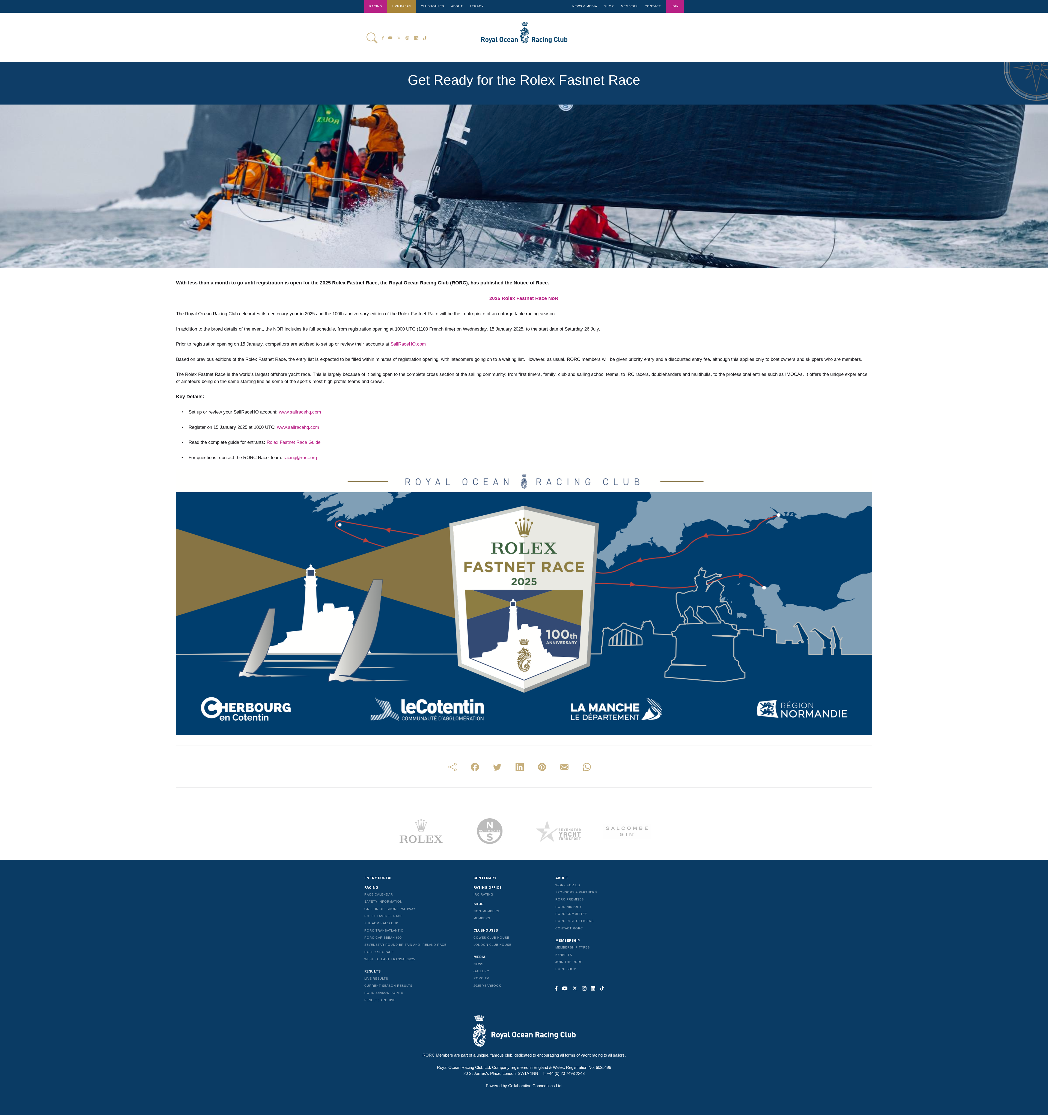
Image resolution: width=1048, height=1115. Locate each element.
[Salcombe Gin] (626, 831)
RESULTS (372, 971)
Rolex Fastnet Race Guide (293, 442)
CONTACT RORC (569, 928)
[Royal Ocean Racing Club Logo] (521, 36)
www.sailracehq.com (300, 412)
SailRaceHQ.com (408, 344)
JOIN (675, 6)
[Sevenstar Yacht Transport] (558, 831)
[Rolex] (421, 831)
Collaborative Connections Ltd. (535, 1085)
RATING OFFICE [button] (488, 887)
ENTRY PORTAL (378, 878)
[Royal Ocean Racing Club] (524, 1031)
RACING (375, 6)
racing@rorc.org (300, 457)
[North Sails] (489, 831)
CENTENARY (485, 878)
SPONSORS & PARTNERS (576, 892)
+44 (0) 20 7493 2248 (566, 1073)
